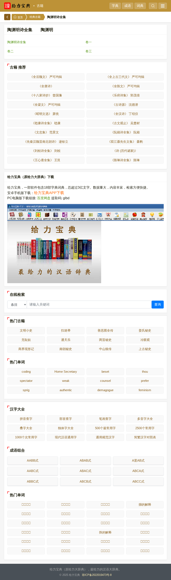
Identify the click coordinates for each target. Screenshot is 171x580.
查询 (157, 304)
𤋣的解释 (26, 551)
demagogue (105, 390)
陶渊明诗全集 (16, 42)
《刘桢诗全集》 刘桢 (45, 150)
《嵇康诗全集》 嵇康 (45, 123)
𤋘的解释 (26, 523)
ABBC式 (33, 481)
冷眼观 (145, 340)
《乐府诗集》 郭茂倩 (125, 95)
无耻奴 (26, 340)
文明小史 (26, 330)
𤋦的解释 (145, 551)
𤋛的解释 (145, 523)
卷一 (89, 42)
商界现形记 (26, 349)
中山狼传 (105, 349)
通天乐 (65, 340)
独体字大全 (66, 428)
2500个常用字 (145, 428)
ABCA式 (138, 471)
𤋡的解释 (105, 541)
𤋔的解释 (26, 514)
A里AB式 (138, 460)
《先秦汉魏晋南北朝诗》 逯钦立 (46, 141)
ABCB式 (85, 481)
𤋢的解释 (145, 541)
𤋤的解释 (65, 551)
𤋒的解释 (65, 504)
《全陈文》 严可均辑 (125, 86)
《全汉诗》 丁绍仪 (125, 114)
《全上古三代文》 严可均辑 (125, 77)
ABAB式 (85, 460)
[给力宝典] (17, 5)
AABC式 (33, 471)
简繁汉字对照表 (145, 437)
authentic (66, 390)
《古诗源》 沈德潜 (125, 104)
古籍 (40, 5)
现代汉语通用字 (66, 437)
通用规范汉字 (105, 437)
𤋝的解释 (65, 532)
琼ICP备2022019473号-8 (97, 574)
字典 (115, 5)
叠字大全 (26, 428)
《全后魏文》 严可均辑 (46, 77)
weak (65, 380)
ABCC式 (138, 481)
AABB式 (32, 460)
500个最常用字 (105, 428)
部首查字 (65, 418)
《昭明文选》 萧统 (46, 114)
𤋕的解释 (65, 514)
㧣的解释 (105, 532)
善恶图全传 (105, 330)
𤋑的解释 (26, 504)
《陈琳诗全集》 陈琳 (125, 160)
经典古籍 (35, 16)
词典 (140, 5)
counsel (105, 380)
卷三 (89, 51)
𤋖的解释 (105, 514)
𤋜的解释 (26, 532)
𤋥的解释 (105, 551)
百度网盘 (43, 198)
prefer (145, 380)
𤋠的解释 (65, 541)
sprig (26, 390)
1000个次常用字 (26, 437)
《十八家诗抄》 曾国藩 (46, 95)
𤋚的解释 (105, 523)
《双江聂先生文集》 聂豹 (125, 141)
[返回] (7, 17)
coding (26, 371)
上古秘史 (145, 349)
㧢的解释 (145, 504)
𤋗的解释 (145, 514)
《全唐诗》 (46, 86)
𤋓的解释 (105, 504)
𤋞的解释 (145, 532)
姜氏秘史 (145, 330)
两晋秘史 (105, 340)
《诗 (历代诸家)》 (125, 150)
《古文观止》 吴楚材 (125, 123)
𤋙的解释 (65, 523)
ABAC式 (85, 471)
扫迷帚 (65, 330)
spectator (26, 380)
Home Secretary (65, 371)
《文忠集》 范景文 (46, 132)
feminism (145, 390)
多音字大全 (145, 418)
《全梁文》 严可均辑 (45, 104)
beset (105, 371)
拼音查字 (26, 418)
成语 (127, 5)
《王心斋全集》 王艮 (45, 160)
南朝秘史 (65, 349)
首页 (20, 17)
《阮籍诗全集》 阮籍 (125, 132)
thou (145, 371)
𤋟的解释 (26, 541)
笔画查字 (105, 418)
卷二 (10, 51)
